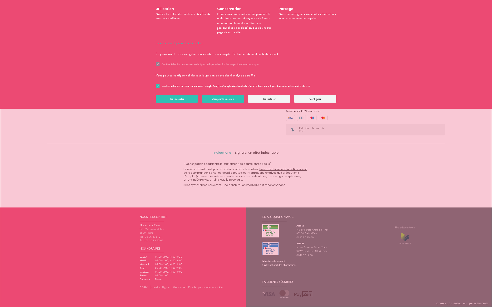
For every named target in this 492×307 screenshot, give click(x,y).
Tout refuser (269, 99)
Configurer (315, 99)
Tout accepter (177, 99)
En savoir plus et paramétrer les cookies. (179, 43)
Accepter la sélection (223, 99)
